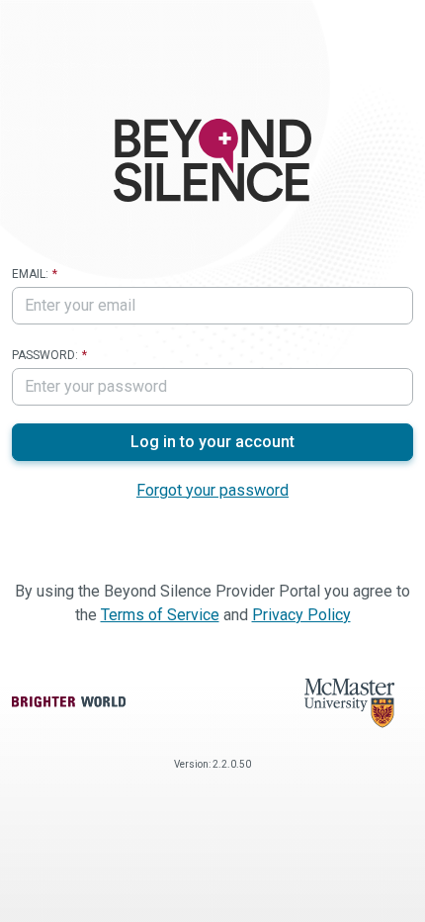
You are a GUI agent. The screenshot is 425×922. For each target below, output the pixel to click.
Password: (45, 355)
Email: (30, 274)
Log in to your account (212, 441)
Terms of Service (160, 614)
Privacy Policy (301, 614)
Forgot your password (212, 490)
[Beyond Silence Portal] (212, 160)
